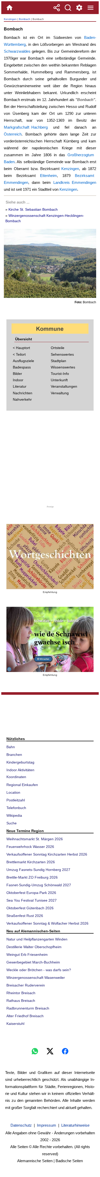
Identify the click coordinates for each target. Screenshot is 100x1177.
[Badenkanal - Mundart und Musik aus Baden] (50, 639)
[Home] (9, 7)
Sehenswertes (62, 354)
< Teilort (19, 354)
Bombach (24, 19)
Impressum (46, 1125)
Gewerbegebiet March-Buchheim (33, 962)
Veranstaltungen (64, 386)
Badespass (22, 367)
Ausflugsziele (23, 361)
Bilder (17, 374)
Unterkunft (59, 380)
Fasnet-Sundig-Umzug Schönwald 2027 (38, 885)
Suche (11, 823)
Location (13, 792)
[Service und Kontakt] (79, 7)
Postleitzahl (15, 800)
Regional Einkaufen (22, 785)
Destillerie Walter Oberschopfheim (34, 947)
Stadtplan (58, 361)
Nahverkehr (22, 399)
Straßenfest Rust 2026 (24, 916)
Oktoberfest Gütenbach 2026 (30, 908)
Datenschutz (21, 1125)
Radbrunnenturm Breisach (27, 1008)
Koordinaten (16, 777)
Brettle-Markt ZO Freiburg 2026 (32, 877)
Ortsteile (57, 348)
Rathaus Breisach (20, 1001)
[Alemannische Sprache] (50, 556)
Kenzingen (10, 19)
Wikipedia (14, 815)
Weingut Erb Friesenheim (27, 954)
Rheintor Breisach (20, 993)
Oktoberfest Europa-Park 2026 (31, 893)
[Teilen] (56, 7)
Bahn (10, 747)
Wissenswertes (63, 367)
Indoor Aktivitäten (20, 770)
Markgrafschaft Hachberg (26, 127)
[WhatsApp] (35, 1051)
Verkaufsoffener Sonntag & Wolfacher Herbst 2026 (47, 923)
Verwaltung (60, 393)
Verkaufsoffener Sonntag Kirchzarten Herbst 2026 (46, 854)
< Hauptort (21, 348)
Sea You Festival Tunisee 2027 (31, 900)
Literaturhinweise (75, 1125)
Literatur (19, 386)
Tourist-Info (60, 374)
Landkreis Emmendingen (74, 182)
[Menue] (90, 7)
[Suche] (68, 7)
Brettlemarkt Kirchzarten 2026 (30, 862)
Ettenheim (48, 175)
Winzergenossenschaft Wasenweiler (35, 978)
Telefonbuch (16, 808)
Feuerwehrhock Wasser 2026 (30, 847)
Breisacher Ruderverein (25, 985)
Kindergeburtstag (20, 762)
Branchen (14, 755)
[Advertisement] (50, 460)
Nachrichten (22, 393)
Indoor (18, 380)
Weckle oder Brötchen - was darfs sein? (38, 970)
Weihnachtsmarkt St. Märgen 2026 (34, 839)
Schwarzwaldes (17, 51)
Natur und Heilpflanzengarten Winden (36, 939)
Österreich (13, 134)
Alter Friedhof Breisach (25, 1016)
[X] (50, 1051)
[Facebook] (65, 1051)
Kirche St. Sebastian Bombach (33, 209)
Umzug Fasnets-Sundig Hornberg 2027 (38, 870)
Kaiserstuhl (15, 1024)
